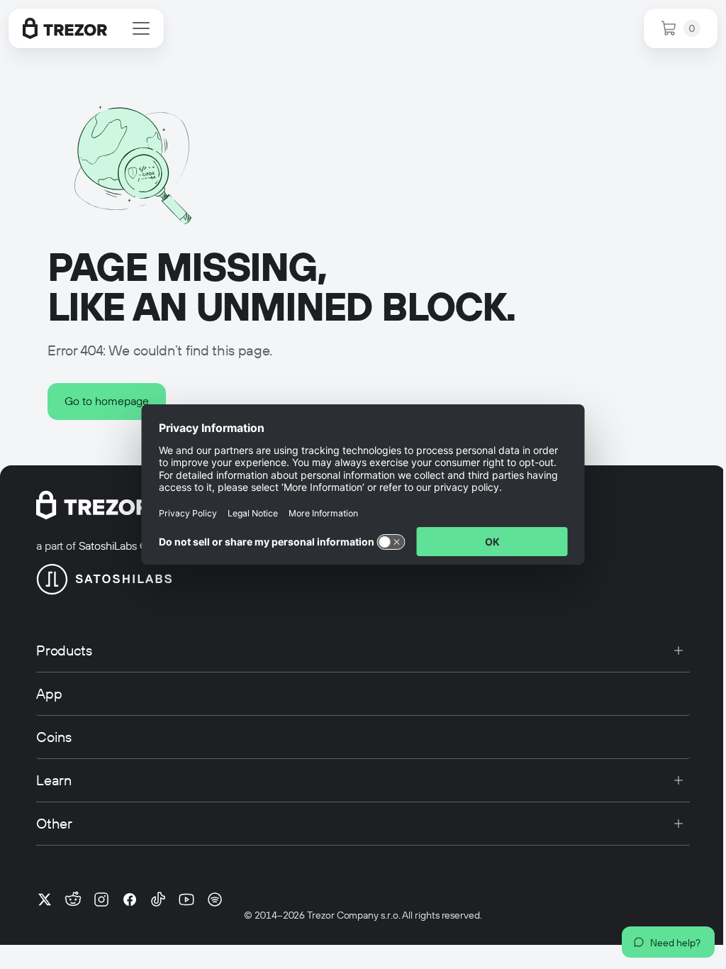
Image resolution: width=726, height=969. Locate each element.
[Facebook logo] (129, 899)
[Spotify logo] (214, 899)
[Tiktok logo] (158, 899)
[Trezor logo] (65, 28)
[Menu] (141, 28)
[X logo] (44, 899)
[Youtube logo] (186, 899)
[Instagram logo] (101, 899)
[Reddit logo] (73, 899)
